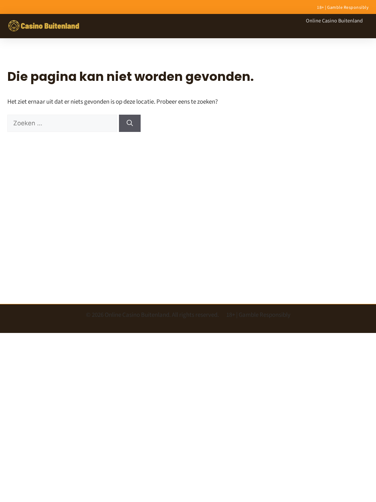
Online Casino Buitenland (334, 21)
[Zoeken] (130, 123)
